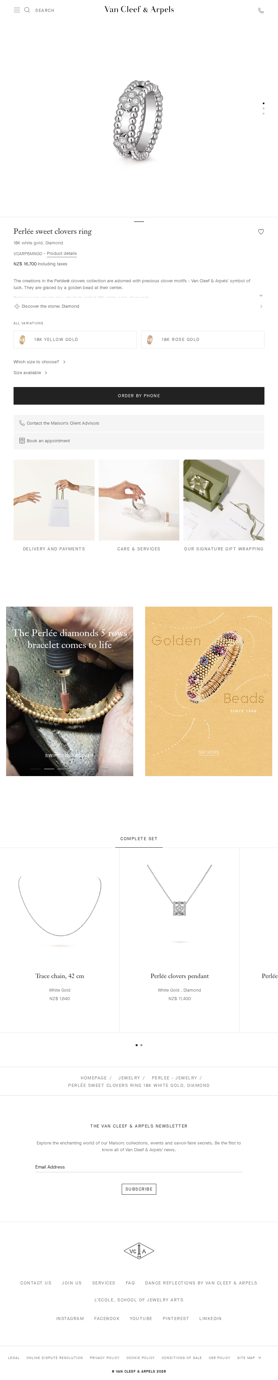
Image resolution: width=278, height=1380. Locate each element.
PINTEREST (176, 1318)
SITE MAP (246, 1358)
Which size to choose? (36, 362)
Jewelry (129, 1078)
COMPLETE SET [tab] (139, 838)
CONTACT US (36, 1283)
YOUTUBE (141, 1318)
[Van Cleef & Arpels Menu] (17, 10)
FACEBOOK (107, 1318)
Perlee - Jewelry (174, 1078)
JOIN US (72, 1283)
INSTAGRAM (70, 1318)
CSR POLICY (220, 1358)
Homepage (94, 1078)
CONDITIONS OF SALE (182, 1358)
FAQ (130, 1283)
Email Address (50, 1167)
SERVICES (104, 1283)
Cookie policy (140, 1358)
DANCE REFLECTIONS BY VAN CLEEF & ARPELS (201, 1283)
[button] (139, 118)
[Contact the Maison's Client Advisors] (261, 10)
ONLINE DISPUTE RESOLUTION (54, 1358)
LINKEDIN (210, 1318)
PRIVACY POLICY (105, 1358)
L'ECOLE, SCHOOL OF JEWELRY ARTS (139, 1300)
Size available (27, 373)
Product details (62, 253)
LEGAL (14, 1358)
